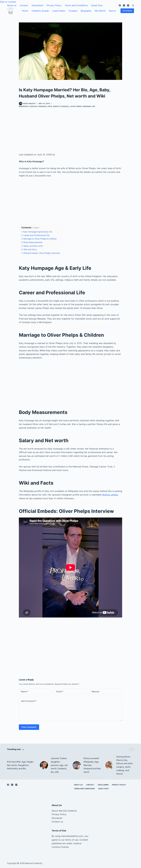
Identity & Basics (61, 106)
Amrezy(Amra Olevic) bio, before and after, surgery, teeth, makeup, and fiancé (124, 765)
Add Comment (28, 701)
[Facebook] (120, 5)
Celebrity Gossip (40, 10)
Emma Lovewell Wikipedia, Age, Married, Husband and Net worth (92, 765)
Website (95, 691)
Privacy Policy (54, 5)
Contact (24, 5)
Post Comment (29, 727)
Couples (73, 10)
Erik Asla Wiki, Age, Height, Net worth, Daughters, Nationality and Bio (20, 765)
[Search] (133, 5)
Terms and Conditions (76, 5)
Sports (112, 10)
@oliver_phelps (110, 494)
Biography (86, 10)
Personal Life (88, 106)
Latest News (58, 10)
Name (24, 691)
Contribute (127, 11)
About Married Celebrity (64, 810)
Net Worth (100, 10)
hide (36, 228)
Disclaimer (57, 818)
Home (25, 10)
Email (59, 691)
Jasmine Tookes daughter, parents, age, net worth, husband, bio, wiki (59, 765)
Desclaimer (37, 5)
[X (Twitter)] (124, 5)
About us (11, 5)
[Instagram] (128, 5)
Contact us (57, 821)
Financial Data (45, 106)
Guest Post (97, 5)
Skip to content (8, 1)
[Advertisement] (70, 132)
